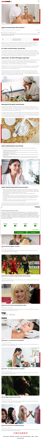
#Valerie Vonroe (12, 314)
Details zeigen (35, 229)
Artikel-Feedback (20, 438)
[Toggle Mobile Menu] (39, 1)
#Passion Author (5, 314)
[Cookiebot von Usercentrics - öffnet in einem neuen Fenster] (35, 207)
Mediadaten (12, 436)
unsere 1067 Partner (8, 212)
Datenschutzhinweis (26, 436)
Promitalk (4, 244)
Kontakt (36, 436)
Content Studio (6, 436)
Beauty (4, 23)
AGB (21, 436)
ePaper (32, 436)
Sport (3, 273)
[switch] (15, 226)
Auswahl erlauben (20, 232)
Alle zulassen (33, 232)
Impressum (17, 436)
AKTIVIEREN (36, 39)
